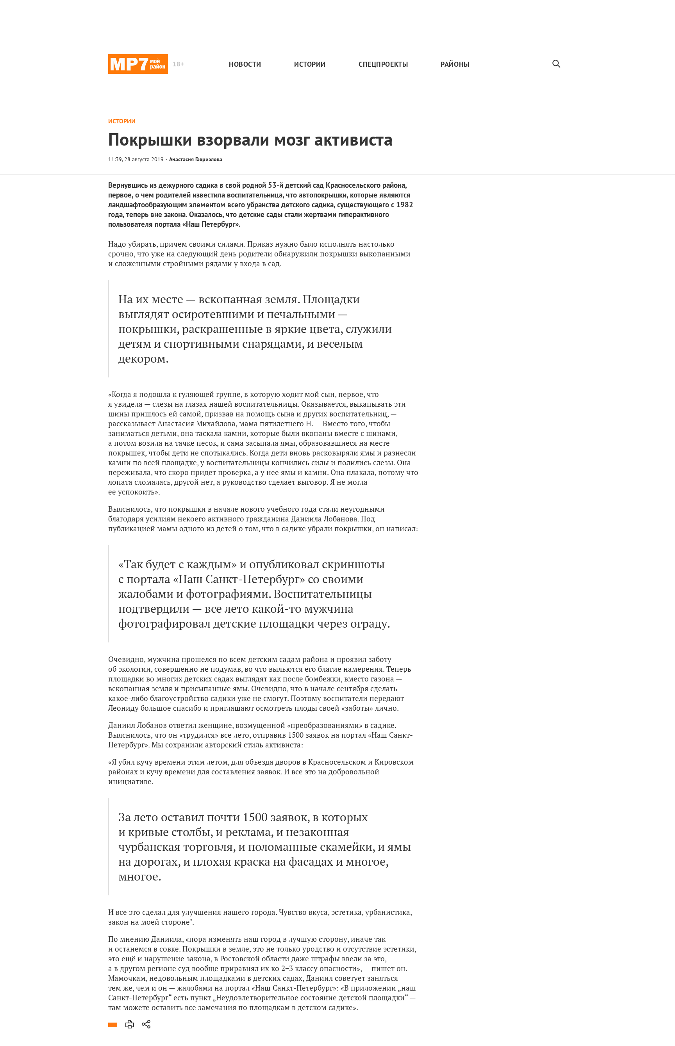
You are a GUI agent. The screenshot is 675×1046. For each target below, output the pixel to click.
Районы (455, 64)
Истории (310, 64)
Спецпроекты (383, 64)
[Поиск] (556, 64)
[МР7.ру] (138, 64)
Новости (245, 64)
